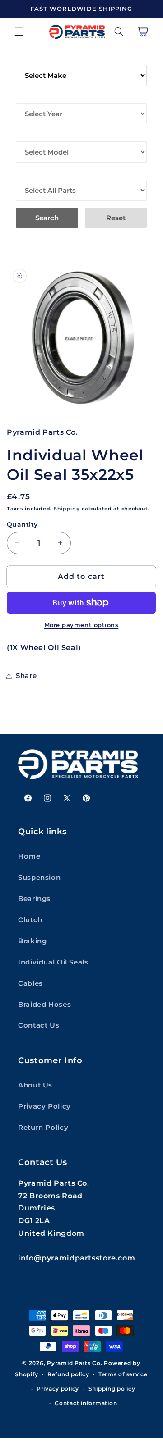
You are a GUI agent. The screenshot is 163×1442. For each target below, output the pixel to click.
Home (29, 856)
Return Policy (43, 1128)
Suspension (39, 877)
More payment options (81, 625)
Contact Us (38, 1025)
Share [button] (26, 676)
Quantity (22, 524)
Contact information (86, 1403)
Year (25, 97)
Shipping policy (111, 1389)
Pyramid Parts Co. (74, 1363)
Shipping (67, 509)
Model (29, 135)
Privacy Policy (44, 1106)
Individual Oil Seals (53, 962)
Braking (32, 941)
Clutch (30, 920)
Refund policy (68, 1374)
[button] (19, 31)
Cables (30, 983)
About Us (35, 1085)
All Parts (34, 173)
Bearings (34, 899)
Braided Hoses (44, 1005)
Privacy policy (58, 1389)
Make (26, 59)
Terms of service (123, 1374)
